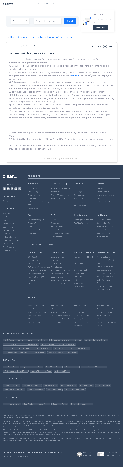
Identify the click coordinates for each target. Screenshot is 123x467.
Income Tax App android (60, 188)
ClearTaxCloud (34, 230)
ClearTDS (101, 198)
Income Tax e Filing (35, 188)
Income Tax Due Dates (60, 284)
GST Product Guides (11, 244)
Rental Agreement (104, 286)
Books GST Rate (103, 236)
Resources (57, 4)
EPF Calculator (103, 319)
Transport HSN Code (105, 226)
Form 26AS (55, 260)
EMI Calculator (33, 309)
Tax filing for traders (81, 223)
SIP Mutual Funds (81, 270)
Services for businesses (60, 233)
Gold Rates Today (81, 315)
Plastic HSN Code (104, 230)
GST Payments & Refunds (38, 274)
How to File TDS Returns (60, 270)
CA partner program (36, 220)
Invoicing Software (58, 230)
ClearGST (101, 188)
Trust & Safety (8, 247)
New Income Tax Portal (60, 274)
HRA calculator (80, 305)
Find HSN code (103, 305)
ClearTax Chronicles (11, 240)
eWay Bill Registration (106, 202)
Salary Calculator (104, 315)
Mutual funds (33, 208)
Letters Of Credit (104, 289)
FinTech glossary (9, 237)
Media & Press (8, 224)
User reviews (8, 227)
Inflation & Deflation (105, 267)
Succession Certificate (106, 273)
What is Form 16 (57, 264)
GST (75, 188)
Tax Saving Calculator (105, 309)
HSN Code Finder (104, 220)
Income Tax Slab (57, 257)
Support (6, 201)
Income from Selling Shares (62, 280)
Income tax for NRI (58, 198)
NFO (75, 280)
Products (42, 4)
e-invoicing (78, 202)
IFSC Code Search (58, 312)
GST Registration (35, 257)
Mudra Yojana (102, 263)
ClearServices (33, 198)
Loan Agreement (104, 270)
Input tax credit (80, 205)
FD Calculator (79, 312)
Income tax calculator (37, 305)
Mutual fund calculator (37, 312)
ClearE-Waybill (103, 192)
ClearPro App (33, 233)
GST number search (59, 309)
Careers (6, 220)
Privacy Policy (8, 456)
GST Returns (33, 260)
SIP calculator (33, 319)
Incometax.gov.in (57, 277)
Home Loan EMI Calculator (61, 319)
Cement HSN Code (105, 223)
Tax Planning (33, 192)
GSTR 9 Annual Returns (37, 270)
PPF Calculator (57, 305)
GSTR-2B (31, 280)
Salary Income (56, 267)
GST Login (78, 192)
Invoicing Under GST (36, 277)
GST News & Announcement (39, 267)
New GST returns (80, 198)
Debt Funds (78, 277)
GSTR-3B (31, 284)
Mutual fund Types (81, 263)
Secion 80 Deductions (60, 195)
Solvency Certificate (105, 277)
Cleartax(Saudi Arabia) (12, 250)
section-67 (75, 75)
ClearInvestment (34, 195)
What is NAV (79, 287)
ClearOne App (56, 236)
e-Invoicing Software (105, 195)
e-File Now (100, 27)
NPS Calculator (57, 322)
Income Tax (55, 192)
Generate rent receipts (60, 315)
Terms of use (22, 456)
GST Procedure (34, 264)
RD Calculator (79, 309)
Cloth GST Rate (103, 233)
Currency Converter (82, 319)
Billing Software (57, 226)
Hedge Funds (79, 273)
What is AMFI (79, 283)
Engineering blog (9, 230)
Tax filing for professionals (84, 220)
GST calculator (34, 322)
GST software (79, 195)
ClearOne (55, 223)
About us (6, 213)
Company (74, 4)
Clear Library (8, 234)
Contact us (7, 217)
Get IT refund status (105, 312)
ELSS (76, 267)
